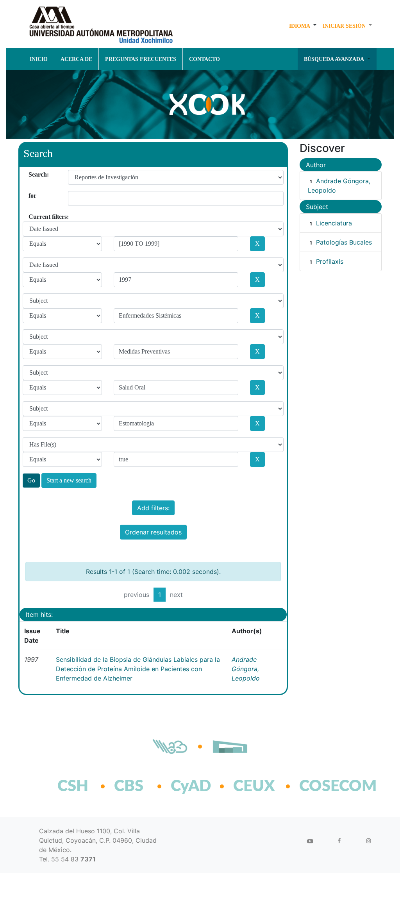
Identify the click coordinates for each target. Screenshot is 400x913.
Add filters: (153, 508)
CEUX (254, 786)
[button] (303, 26)
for (31, 195)
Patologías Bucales (344, 242)
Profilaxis (329, 261)
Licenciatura (334, 223)
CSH (72, 786)
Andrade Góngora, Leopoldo (246, 669)
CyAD (191, 786)
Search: (31, 174)
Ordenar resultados (153, 532)
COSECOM (321, 786)
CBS (128, 786)
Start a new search (68, 480)
